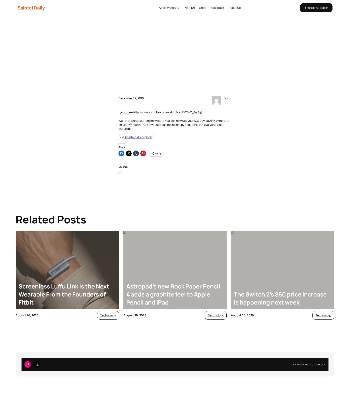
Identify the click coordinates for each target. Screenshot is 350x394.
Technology (108, 315)
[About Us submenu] (242, 8)
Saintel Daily (31, 8)
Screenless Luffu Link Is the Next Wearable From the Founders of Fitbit (64, 294)
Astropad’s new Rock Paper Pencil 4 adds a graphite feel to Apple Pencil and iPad (173, 294)
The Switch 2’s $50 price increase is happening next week (280, 298)
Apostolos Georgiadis (138, 137)
